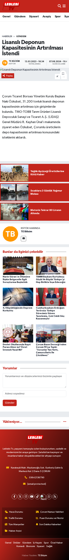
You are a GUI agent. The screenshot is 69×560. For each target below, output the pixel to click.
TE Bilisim (26, 231)
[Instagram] (26, 496)
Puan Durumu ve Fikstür (52, 518)
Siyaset (34, 16)
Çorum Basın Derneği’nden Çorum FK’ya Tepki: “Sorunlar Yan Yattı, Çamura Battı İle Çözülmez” (51, 349)
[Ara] (59, 6)
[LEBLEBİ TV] (11, 6)
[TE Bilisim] (10, 233)
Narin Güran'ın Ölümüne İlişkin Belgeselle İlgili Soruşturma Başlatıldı (16, 279)
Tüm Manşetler (16, 524)
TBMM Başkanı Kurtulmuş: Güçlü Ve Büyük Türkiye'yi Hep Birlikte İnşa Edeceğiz (50, 279)
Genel (6, 16)
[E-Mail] (23, 238)
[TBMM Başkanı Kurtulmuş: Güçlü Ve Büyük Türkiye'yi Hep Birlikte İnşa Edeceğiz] (51, 265)
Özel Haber (57, 543)
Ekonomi (30, 546)
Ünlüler (16, 543)
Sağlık (49, 546)
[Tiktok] (37, 496)
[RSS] (54, 496)
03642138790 (36, 477)
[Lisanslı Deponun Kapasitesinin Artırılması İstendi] (34, 70)
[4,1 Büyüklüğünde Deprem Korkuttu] (18, 296)
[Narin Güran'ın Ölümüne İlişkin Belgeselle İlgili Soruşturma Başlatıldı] (18, 265)
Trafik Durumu (16, 518)
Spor (58, 16)
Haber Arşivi (15, 531)
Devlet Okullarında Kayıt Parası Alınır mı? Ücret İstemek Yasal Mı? (17, 347)
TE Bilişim (42, 555)
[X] (20, 496)
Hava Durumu (16, 512)
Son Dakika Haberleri (50, 524)
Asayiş (47, 16)
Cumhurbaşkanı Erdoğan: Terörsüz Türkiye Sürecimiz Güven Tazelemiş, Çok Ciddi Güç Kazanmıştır (50, 313)
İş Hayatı (37, 543)
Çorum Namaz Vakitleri (52, 512)
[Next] (43, 496)
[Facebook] (14, 496)
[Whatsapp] (49, 496)
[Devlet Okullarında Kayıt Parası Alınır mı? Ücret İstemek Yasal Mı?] (18, 333)
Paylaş (9, 76)
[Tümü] (64, 421)
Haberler (7, 36)
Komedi (20, 546)
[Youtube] (31, 496)
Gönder (9, 402)
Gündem (19, 16)
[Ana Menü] (64, 6)
